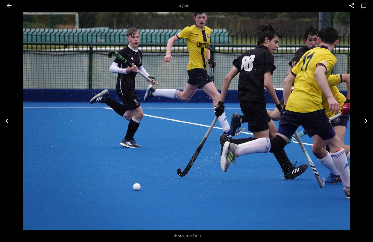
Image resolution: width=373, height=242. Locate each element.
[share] (352, 6)
